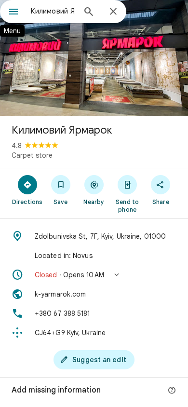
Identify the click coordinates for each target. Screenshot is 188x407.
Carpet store (32, 155)
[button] (94, 275)
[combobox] (53, 11)
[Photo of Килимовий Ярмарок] (94, 58)
